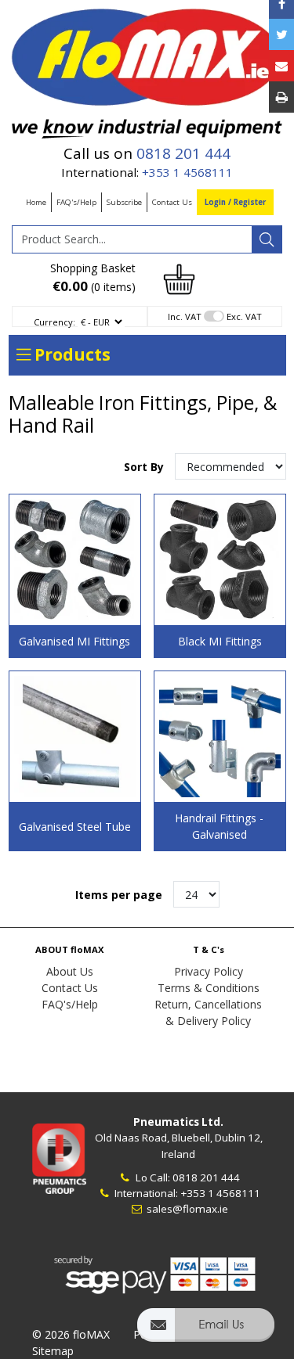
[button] (205, 1332)
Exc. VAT (244, 316)
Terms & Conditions (209, 987)
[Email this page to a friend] (281, 65)
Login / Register (235, 202)
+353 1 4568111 (187, 172)
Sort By (145, 466)
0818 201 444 (183, 153)
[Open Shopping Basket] (179, 278)
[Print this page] (281, 97)
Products (71, 354)
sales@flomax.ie (186, 1209)
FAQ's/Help (76, 202)
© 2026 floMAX (71, 1334)
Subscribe (124, 202)
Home (36, 202)
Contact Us (172, 202)
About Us (69, 971)
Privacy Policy (208, 971)
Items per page (118, 894)
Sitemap (53, 1350)
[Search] (266, 239)
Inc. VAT (184, 316)
